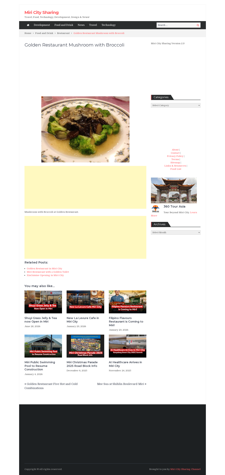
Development (42, 25)
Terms (175, 159)
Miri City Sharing (41, 12)
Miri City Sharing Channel (185, 469)
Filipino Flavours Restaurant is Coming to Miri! (126, 321)
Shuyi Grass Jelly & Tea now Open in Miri (40, 319)
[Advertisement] (85, 73)
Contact (175, 153)
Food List (175, 169)
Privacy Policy (175, 156)
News (81, 25)
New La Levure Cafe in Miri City (83, 319)
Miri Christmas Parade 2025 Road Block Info (82, 364)
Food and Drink (63, 25)
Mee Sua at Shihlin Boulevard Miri (120, 384)
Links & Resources (175, 165)
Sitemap (175, 162)
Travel (93, 25)
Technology (108, 25)
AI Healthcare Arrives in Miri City (125, 364)
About (175, 149)
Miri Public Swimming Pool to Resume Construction (39, 366)
